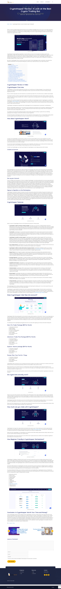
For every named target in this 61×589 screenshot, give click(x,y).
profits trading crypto (37, 429)
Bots (34, 14)
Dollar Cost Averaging (13, 483)
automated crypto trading (39, 292)
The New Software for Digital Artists (38, 530)
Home (8, 24)
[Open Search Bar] (52, 2)
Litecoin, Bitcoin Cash (39, 248)
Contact (53, 587)
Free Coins (34, 573)
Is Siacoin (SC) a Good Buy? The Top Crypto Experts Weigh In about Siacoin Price (22, 531)
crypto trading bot (15, 101)
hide (12, 64)
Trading (39, 14)
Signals (37, 14)
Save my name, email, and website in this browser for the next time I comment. (22, 558)
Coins (21, 573)
